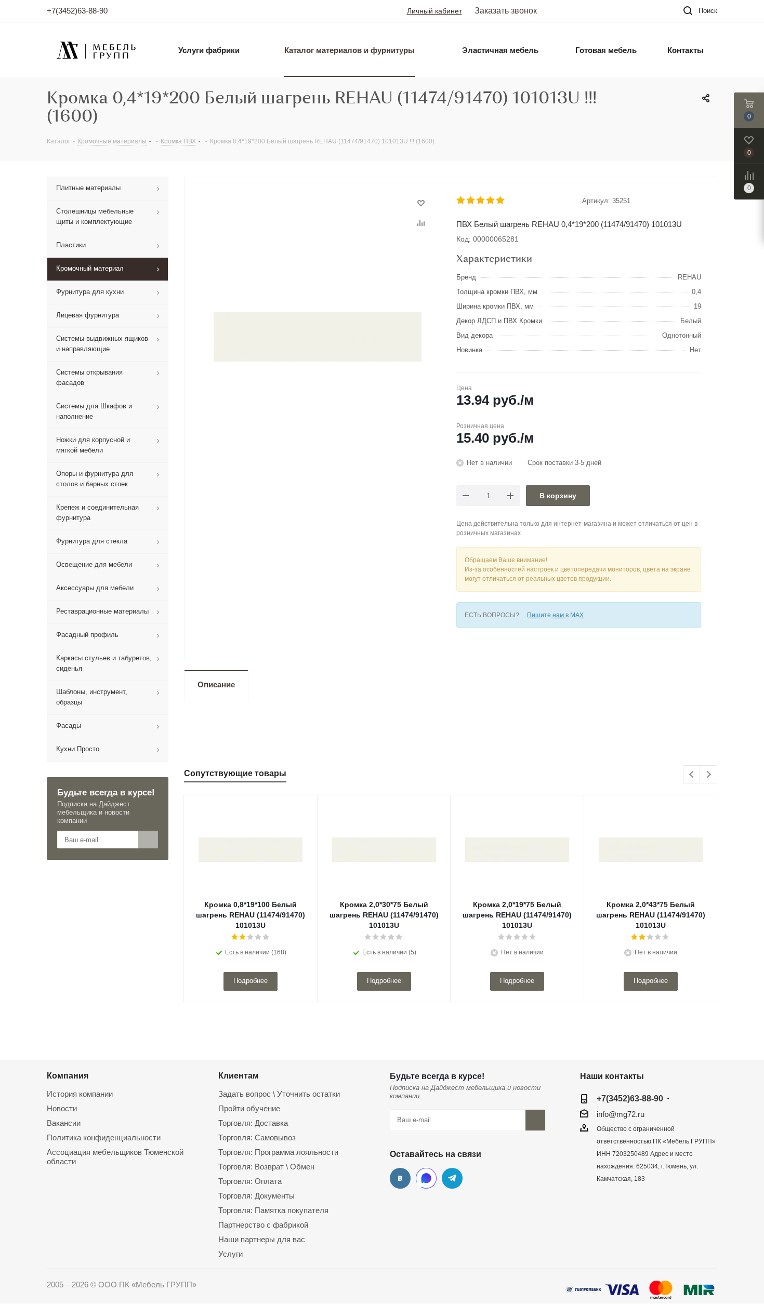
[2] (471, 200)
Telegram (452, 1178)
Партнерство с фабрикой (263, 1224)
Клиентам (238, 1075)
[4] (491, 200)
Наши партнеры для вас (261, 1239)
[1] (461, 200)
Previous (692, 775)
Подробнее (250, 980)
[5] (501, 200)
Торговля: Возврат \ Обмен (266, 1166)
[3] (481, 200)
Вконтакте (400, 1178)
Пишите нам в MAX (555, 615)
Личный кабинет (434, 11)
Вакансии (64, 1123)
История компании (80, 1093)
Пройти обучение (249, 1108)
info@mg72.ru (620, 1114)
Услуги (230, 1253)
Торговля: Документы (256, 1195)
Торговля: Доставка (253, 1123)
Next (708, 775)
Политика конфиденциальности (104, 1137)
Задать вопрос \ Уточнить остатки (279, 1093)
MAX (426, 1178)
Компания (67, 1075)
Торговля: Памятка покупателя (273, 1210)
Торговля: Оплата (250, 1181)
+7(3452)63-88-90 (77, 10)
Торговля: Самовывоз (257, 1137)
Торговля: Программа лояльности (278, 1152)
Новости (62, 1108)
